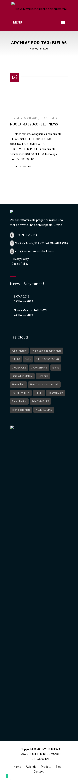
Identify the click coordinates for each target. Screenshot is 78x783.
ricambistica (17, 154)
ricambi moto (48, 149)
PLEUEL (34, 149)
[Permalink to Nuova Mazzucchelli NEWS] (39, 75)
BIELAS (44, 48)
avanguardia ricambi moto (46, 133)
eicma (55, 367)
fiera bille (43, 376)
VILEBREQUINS (26, 159)
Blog (58, 766)
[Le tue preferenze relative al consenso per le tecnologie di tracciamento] (7, 776)
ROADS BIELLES (34, 154)
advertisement (23, 166)
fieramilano (18, 384)
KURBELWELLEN (19, 149)
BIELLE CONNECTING (39, 139)
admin (54, 118)
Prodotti (46, 766)
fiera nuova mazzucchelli (44, 384)
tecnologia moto (21, 409)
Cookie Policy (20, 263)
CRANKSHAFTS (35, 144)
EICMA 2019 (21, 296)
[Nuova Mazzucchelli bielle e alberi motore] (39, 9)
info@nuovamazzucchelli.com (34, 251)
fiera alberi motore (22, 376)
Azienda (31, 766)
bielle (23, 139)
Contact (39, 771)
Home (33, 48)
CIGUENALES (17, 144)
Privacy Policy (20, 259)
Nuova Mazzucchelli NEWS (34, 124)
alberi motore (22, 133)
